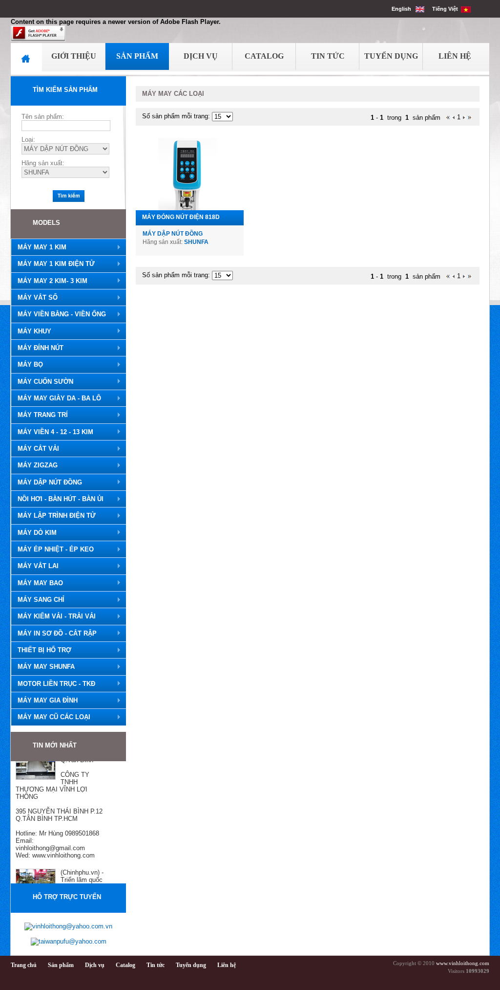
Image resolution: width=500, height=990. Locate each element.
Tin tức (155, 965)
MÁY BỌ (27, 365)
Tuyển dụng (191, 965)
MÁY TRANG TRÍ (39, 415)
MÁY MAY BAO (37, 583)
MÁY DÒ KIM (34, 533)
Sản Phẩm (137, 56)
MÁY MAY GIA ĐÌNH (44, 700)
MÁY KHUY (31, 331)
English (404, 9)
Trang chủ (24, 965)
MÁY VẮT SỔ (34, 298)
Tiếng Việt (446, 9)
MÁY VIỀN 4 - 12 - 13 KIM (52, 432)
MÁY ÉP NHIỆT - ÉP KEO (52, 549)
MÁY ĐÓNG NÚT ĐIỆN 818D (181, 217)
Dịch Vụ (201, 56)
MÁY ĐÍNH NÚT (37, 348)
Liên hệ (226, 965)
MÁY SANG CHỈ (37, 600)
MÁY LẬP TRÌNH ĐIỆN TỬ (53, 516)
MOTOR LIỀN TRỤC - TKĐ (53, 684)
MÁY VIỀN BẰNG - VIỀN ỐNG (58, 314)
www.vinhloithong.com (462, 963)
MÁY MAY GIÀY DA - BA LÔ (56, 398)
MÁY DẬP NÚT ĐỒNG (46, 482)
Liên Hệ (454, 56)
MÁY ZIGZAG (34, 465)
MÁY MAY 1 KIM (38, 247)
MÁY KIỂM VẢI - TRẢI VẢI (53, 616)
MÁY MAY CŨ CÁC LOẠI (50, 717)
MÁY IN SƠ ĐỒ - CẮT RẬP (54, 634)
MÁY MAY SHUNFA (43, 667)
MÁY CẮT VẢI (35, 449)
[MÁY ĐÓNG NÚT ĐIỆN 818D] (190, 171)
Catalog (264, 56)
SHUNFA (196, 242)
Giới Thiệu (73, 56)
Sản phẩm (61, 965)
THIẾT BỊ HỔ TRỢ (41, 650)
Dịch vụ (94, 965)
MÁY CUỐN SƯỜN (42, 382)
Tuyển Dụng (391, 56)
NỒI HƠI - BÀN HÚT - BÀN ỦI (57, 499)
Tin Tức (328, 56)
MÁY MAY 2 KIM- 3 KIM (49, 281)
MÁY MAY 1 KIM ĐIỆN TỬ (53, 264)
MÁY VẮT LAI (35, 566)
